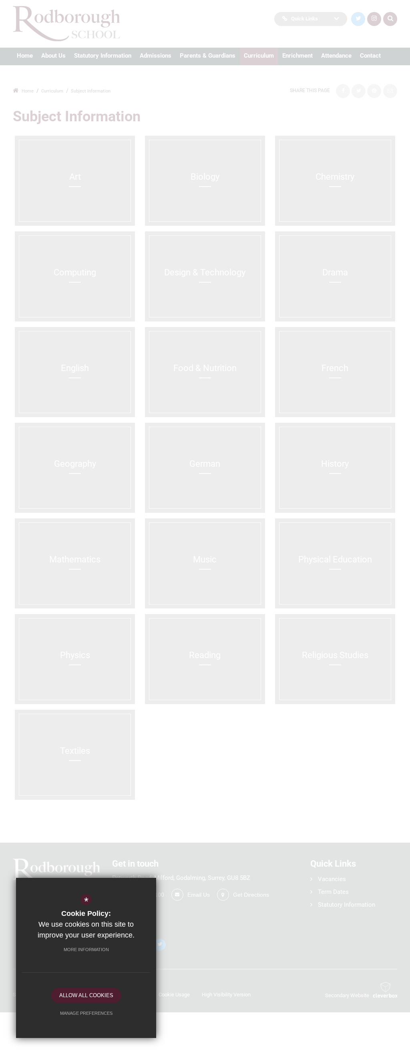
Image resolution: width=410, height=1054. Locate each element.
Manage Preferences (86, 1013)
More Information (86, 949)
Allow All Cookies (86, 995)
